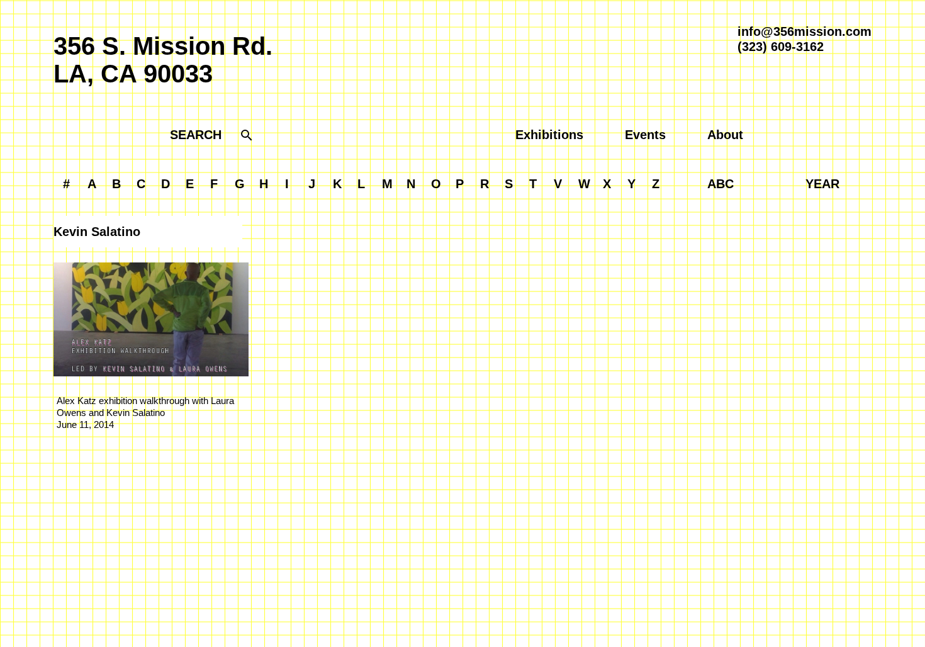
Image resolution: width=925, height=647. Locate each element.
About (725, 135)
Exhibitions (549, 135)
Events (645, 135)
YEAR (822, 184)
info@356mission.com (804, 31)
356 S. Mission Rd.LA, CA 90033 (162, 59)
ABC (720, 184)
